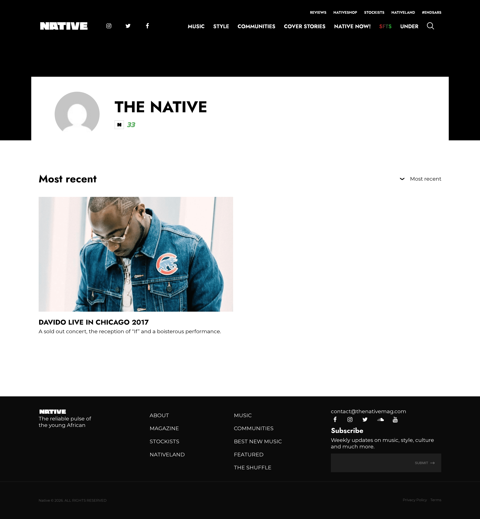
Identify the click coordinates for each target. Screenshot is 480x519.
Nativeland (403, 12)
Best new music (258, 441)
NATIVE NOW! (352, 26)
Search (430, 25)
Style (221, 26)
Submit (422, 463)
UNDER (409, 26)
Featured (249, 454)
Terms (435, 500)
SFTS (385, 26)
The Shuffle (252, 467)
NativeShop (345, 12)
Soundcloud (380, 419)
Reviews (318, 12)
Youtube (395, 419)
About (159, 415)
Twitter (128, 26)
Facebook (147, 26)
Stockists (374, 12)
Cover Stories (305, 26)
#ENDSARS (431, 12)
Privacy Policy (415, 500)
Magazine (164, 428)
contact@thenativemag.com (368, 411)
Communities (256, 26)
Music (196, 26)
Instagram (109, 26)
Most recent (425, 179)
